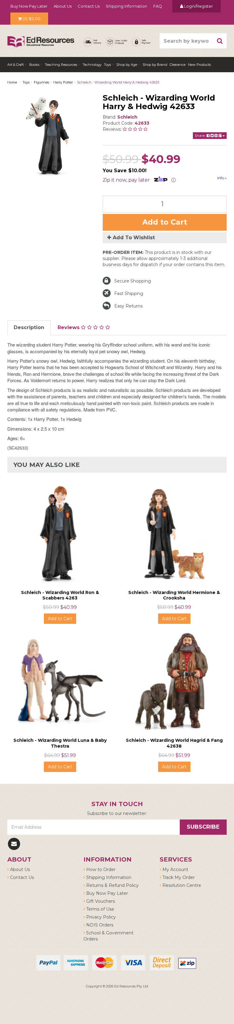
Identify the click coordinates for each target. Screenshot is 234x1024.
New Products (199, 64)
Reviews (69, 327)
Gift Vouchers (100, 901)
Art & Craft (16, 64)
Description (29, 327)
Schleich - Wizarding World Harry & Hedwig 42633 (118, 82)
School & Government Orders (108, 936)
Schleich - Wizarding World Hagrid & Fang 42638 (174, 743)
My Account (174, 869)
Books (34, 64)
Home (12, 82)
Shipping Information (126, 6)
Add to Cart (164, 222)
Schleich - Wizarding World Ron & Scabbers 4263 (60, 595)
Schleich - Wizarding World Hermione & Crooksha (174, 595)
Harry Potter (63, 82)
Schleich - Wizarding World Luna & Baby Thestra (60, 743)
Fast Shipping (128, 293)
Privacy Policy (100, 917)
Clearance (178, 64)
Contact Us (89, 6)
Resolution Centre (181, 885)
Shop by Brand (155, 64)
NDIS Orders (99, 925)
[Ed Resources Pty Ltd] (40, 36)
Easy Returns (128, 306)
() (32, 18)
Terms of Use (99, 909)
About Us (63, 6)
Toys (108, 64)
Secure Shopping (132, 281)
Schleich (127, 117)
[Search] (220, 40)
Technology (92, 64)
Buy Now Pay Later (29, 6)
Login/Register (198, 6)
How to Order (100, 869)
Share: (201, 135)
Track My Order (178, 877)
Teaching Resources (61, 64)
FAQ (157, 6)
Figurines (41, 82)
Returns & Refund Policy (112, 885)
